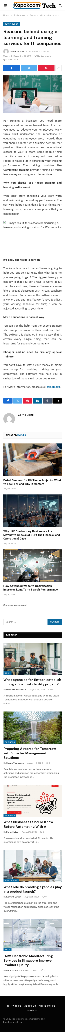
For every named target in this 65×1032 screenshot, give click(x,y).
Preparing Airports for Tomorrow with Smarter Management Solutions (30, 753)
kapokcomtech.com (13, 1022)
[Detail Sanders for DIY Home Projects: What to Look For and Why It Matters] (32, 459)
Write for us (47, 1006)
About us (30, 1006)
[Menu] (5, 5)
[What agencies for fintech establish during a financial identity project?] (33, 659)
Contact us (13, 1006)
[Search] (60, 5)
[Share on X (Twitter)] (29, 68)
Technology (11, 24)
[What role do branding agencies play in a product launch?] (33, 866)
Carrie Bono (18, 51)
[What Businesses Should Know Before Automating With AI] (33, 801)
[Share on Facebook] (11, 68)
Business (10, 742)
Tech (7, 673)
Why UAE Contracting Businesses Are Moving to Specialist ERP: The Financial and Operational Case (31, 535)
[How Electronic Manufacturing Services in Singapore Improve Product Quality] (33, 935)
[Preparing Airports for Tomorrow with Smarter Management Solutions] (33, 727)
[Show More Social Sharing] (58, 68)
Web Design (11, 880)
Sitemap (33, 1011)
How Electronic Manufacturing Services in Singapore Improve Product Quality (28, 960)
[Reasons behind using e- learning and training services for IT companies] (32, 94)
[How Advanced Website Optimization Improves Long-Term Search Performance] (32, 565)
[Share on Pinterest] (46, 68)
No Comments (44, 56)
